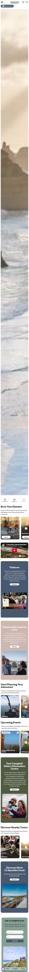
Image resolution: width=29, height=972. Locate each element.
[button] (26, 528)
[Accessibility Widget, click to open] (3, 969)
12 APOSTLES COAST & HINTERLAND (14, 2)
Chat (23, 969)
